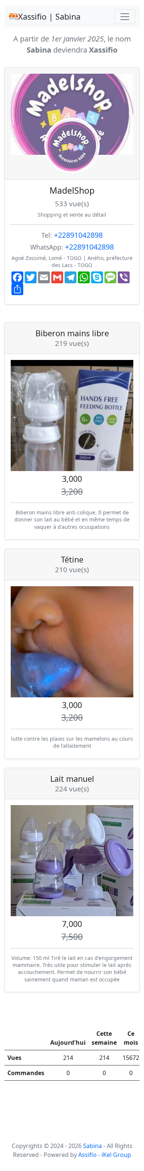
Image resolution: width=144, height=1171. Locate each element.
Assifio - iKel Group (104, 1155)
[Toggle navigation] (124, 16)
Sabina (93, 1146)
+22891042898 (78, 235)
